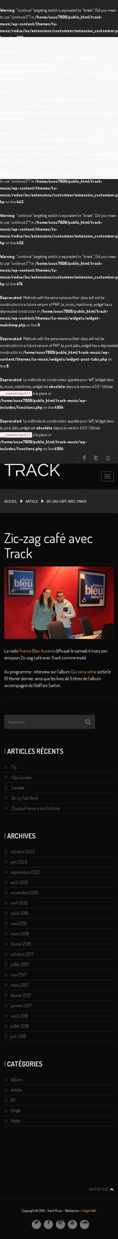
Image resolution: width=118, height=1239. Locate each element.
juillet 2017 (20, 964)
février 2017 (21, 995)
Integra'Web (88, 1210)
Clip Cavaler (21, 777)
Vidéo (16, 1121)
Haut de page (98, 1189)
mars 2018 (20, 934)
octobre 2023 (23, 851)
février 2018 (21, 944)
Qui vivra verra (83, 672)
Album (16, 1079)
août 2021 (19, 882)
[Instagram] (60, 1224)
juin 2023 (19, 862)
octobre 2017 (22, 954)
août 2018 (19, 913)
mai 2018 (19, 923)
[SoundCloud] (84, 1224)
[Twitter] (36, 1224)
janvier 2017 (21, 1005)
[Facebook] (48, 1224)
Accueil (10, 501)
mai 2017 (19, 975)
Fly (14, 767)
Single (16, 1110)
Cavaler (18, 788)
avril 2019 (19, 903)
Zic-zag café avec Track (48, 545)
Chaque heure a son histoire (35, 808)
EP (13, 1100)
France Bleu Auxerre (36, 651)
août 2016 (19, 1016)
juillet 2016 (20, 1026)
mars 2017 (20, 985)
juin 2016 (18, 1036)
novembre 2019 (24, 892)
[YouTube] (72, 1224)
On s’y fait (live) (24, 798)
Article (31, 501)
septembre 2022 (25, 872)
